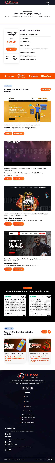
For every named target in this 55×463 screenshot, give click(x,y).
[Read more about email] (10, 442)
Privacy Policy (48, 459)
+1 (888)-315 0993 (14, 58)
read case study (17, 133)
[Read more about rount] (10, 434)
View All (44, 331)
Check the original (23, 297)
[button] (48, 2)
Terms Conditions (39, 459)
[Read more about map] (6, 434)
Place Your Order (11, 49)
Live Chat (7, 57)
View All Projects (45, 89)
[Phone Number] (8, 434)
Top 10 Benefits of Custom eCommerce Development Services (14, 358)
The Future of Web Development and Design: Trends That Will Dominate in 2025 (39, 359)
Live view (7, 133)
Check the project (23, 314)
